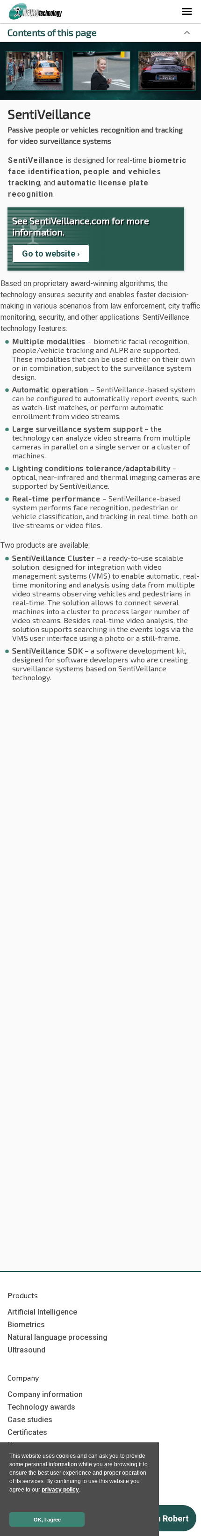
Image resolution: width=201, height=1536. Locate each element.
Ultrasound (26, 1349)
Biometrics (26, 1324)
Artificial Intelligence (42, 1312)
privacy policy (60, 1489)
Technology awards (41, 1407)
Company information (45, 1394)
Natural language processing (57, 1337)
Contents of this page (52, 32)
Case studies (29, 1419)
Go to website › (50, 253)
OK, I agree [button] (47, 1519)
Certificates (27, 1432)
